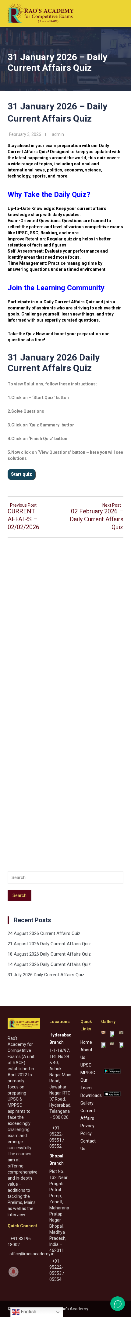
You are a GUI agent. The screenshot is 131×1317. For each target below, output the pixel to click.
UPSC (85, 1065)
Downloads (91, 1095)
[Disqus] (65, 621)
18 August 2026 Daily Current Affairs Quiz (49, 954)
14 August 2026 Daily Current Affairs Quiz (49, 964)
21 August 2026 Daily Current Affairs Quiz (49, 943)
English (27, 1312)
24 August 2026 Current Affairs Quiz (44, 933)
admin (58, 134)
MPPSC (87, 1072)
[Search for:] (65, 877)
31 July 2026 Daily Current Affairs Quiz (46, 974)
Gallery (87, 1103)
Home (86, 1042)
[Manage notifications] (13, 1272)
